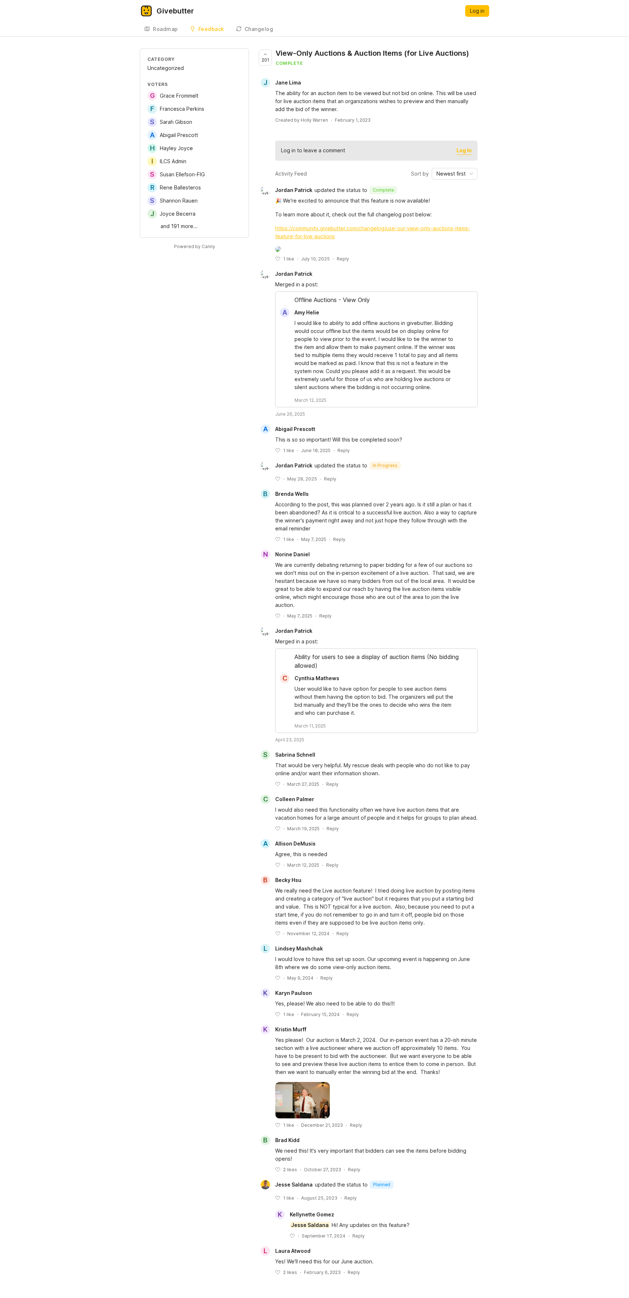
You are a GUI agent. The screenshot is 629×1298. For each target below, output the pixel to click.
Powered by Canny (194, 246)
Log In (464, 150)
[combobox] (455, 174)
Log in (477, 11)
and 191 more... (179, 226)
